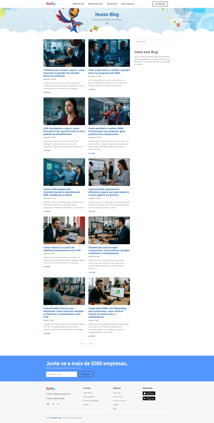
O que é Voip (117, 397)
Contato (116, 405)
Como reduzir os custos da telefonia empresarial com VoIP (62, 249)
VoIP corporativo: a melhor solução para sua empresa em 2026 (109, 71)
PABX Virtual (87, 393)
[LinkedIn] (58, 404)
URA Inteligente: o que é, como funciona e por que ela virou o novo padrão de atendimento (64, 131)
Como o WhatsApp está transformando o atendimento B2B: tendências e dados (61, 192)
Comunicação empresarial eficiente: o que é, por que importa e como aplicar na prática (108, 192)
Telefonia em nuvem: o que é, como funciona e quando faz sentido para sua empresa (64, 72)
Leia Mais (46, 92)
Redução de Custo (95, 4)
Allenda (86, 405)
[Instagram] (53, 404)
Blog (107, 23)
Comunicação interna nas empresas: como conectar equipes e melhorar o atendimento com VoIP (63, 312)
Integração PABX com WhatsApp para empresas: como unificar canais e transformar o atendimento (107, 312)
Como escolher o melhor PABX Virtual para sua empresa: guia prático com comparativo (106, 131)
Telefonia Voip (78, 4)
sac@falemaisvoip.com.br (61, 394)
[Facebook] (48, 404)
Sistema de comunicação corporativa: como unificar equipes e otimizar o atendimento (109, 250)
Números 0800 (88, 397)
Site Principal (160, 4)
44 (90, 344)
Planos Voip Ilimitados (91, 401)
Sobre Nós (117, 393)
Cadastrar (85, 374)
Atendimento (112, 4)
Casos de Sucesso (119, 401)
